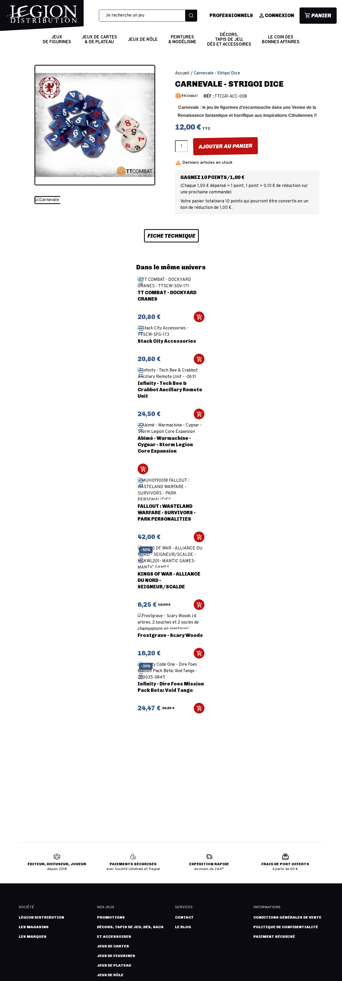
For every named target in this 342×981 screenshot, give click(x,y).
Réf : (209, 96)
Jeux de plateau (114, 965)
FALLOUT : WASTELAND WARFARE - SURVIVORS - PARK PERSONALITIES (167, 512)
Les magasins (34, 927)
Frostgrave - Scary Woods (170, 635)
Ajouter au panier (225, 146)
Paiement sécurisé (274, 936)
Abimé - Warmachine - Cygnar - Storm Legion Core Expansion (165, 444)
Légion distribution (41, 917)
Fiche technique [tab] (171, 236)
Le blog (183, 927)
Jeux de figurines (116, 956)
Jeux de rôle (110, 975)
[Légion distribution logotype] (42, 18)
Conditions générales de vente (287, 917)
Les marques (32, 936)
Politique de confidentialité (285, 927)
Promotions (111, 917)
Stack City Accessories (167, 341)
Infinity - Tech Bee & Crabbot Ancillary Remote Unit (170, 389)
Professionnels (231, 15)
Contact (184, 917)
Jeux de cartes (113, 946)
